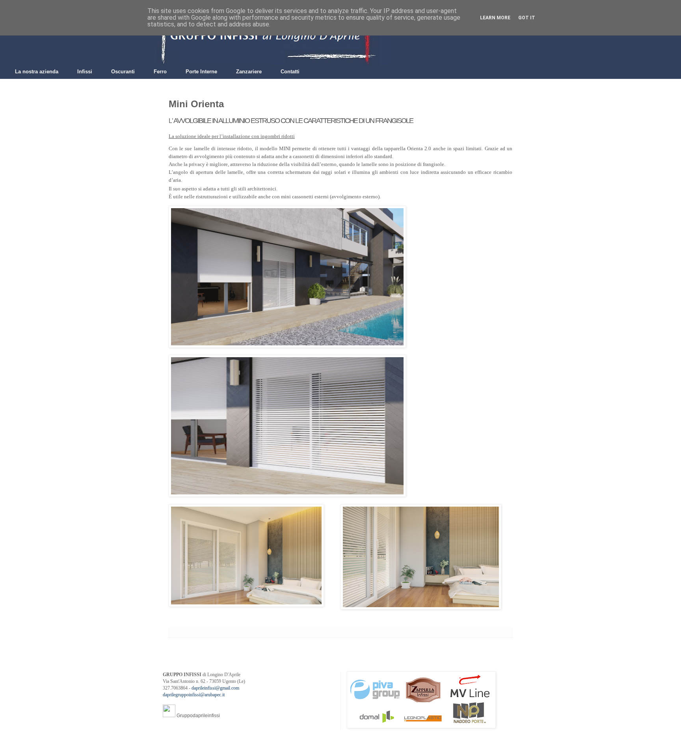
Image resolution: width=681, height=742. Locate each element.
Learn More (495, 18)
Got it (526, 18)
